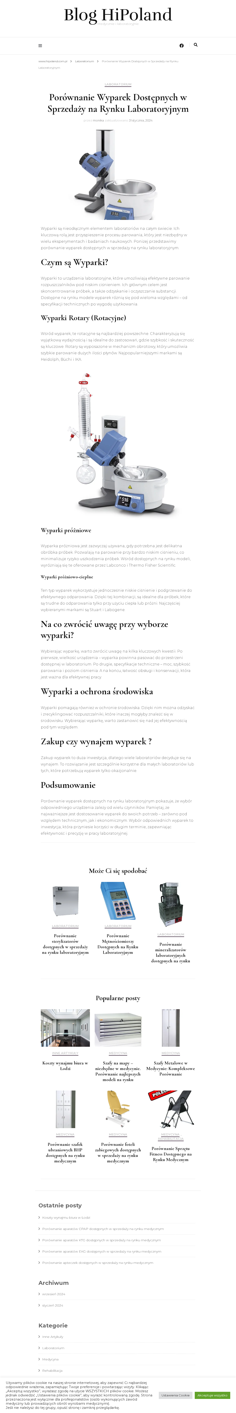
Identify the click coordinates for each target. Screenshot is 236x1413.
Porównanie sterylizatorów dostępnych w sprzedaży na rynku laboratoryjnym (65, 944)
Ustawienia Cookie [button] (176, 1395)
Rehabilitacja (171, 1139)
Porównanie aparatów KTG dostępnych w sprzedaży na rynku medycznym (101, 1240)
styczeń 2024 (52, 1305)
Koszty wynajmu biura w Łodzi (65, 1065)
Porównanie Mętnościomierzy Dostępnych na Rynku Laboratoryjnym (117, 944)
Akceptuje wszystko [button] (212, 1395)
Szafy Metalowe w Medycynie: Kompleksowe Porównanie (170, 1068)
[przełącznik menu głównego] (41, 46)
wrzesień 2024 (53, 1294)
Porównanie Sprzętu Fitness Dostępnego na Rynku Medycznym (171, 1154)
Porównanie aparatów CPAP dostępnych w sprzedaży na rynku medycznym (103, 1229)
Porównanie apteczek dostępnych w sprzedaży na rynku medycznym (97, 1263)
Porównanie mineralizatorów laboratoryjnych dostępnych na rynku (170, 953)
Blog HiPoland (118, 15)
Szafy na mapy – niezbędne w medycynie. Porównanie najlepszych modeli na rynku (118, 1071)
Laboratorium (118, 84)
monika (98, 120)
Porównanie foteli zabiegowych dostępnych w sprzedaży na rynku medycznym (118, 1153)
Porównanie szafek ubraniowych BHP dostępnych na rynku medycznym (65, 1153)
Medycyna (118, 1053)
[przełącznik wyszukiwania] (196, 45)
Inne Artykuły (65, 1053)
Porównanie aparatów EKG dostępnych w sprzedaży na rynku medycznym (101, 1251)
